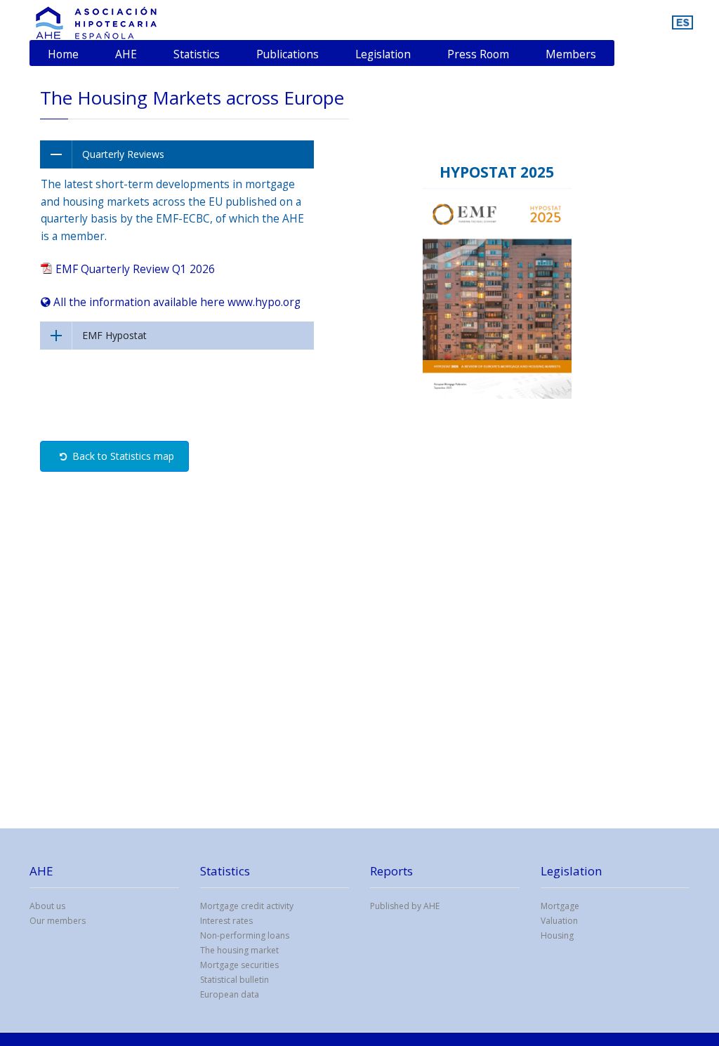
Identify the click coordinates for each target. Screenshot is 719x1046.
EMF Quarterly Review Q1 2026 (134, 269)
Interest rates (226, 921)
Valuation (559, 921)
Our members (57, 921)
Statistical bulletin (234, 980)
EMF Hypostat (114, 335)
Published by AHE (405, 906)
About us (47, 906)
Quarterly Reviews (123, 154)
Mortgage (560, 906)
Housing (557, 935)
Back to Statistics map (120, 456)
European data (229, 994)
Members (571, 54)
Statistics (196, 54)
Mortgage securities (239, 965)
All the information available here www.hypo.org (176, 302)
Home (63, 54)
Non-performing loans (244, 935)
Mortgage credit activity (246, 906)
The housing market (239, 950)
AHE (126, 54)
